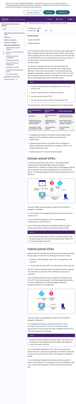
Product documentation (16, 19)
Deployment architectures (12, 77)
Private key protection (12, 60)
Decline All (63, 12)
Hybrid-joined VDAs (34, 43)
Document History (9, 79)
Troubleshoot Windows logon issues (14, 70)
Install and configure (10, 42)
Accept (49, 12)
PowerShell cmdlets (12, 74)
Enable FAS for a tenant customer (13, 48)
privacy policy (49, 3)
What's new (7, 37)
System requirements (10, 40)
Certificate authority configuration (12, 57)
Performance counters (12, 67)
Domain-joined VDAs (34, 40)
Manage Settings (33, 12)
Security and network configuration (12, 63)
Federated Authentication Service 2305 (14, 33)
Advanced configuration (12, 45)
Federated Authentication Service (38, 23)
